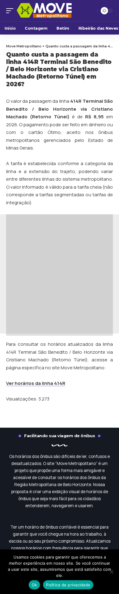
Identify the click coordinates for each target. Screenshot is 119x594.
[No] (111, 572)
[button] (11, 10)
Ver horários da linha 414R (35, 383)
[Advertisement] (59, 274)
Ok (34, 584)
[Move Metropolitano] (51, 10)
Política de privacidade (68, 584)
